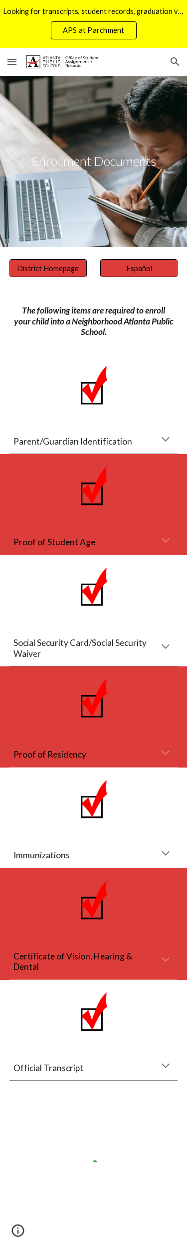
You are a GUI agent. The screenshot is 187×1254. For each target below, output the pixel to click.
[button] (12, 61)
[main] (93, 161)
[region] (93, 24)
